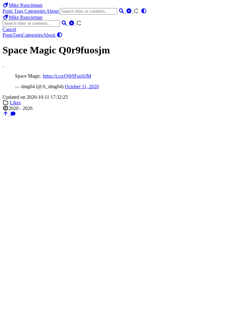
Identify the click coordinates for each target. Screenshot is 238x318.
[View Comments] (13, 113)
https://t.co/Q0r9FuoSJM (67, 76)
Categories (35, 11)
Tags (19, 11)
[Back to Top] (6, 113)
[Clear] (129, 11)
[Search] (122, 11)
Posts (8, 11)
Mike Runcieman (25, 5)
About (53, 11)
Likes (15, 102)
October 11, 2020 (82, 86)
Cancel (9, 29)
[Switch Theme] (144, 11)
